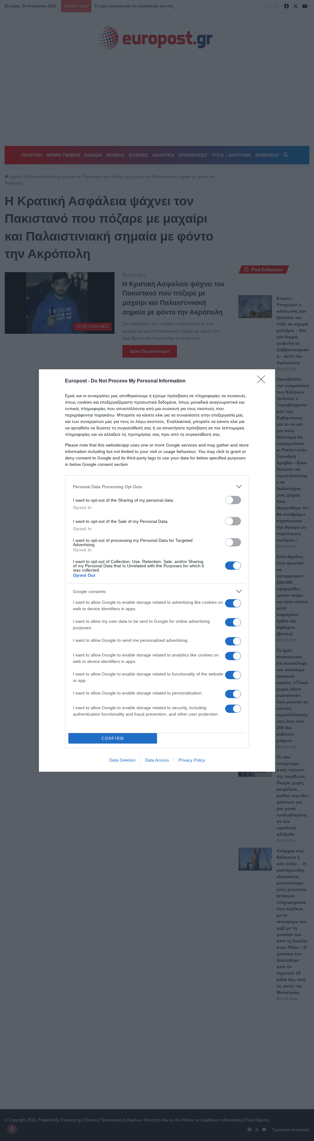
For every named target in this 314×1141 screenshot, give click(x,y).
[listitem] (157, 486)
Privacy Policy (191, 760)
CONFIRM (112, 738)
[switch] (233, 500)
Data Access (157, 760)
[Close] (263, 381)
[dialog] (157, 570)
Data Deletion (122, 760)
